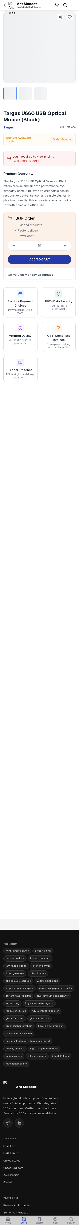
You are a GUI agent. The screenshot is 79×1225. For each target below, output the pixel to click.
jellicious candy (37, 1056)
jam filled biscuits (16, 966)
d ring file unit (43, 950)
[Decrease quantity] (14, 245)
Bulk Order (25, 218)
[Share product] (60, 17)
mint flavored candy (17, 950)
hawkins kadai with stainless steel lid (28, 1041)
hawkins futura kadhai (19, 1033)
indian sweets (14, 1056)
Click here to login (26, 160)
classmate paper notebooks (55, 988)
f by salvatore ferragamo (39, 1003)
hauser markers (15, 958)
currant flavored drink (18, 996)
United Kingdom (13, 1167)
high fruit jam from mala (44, 1048)
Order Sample (62, 139)
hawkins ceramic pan (50, 1026)
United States (11, 1160)
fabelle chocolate (16, 1011)
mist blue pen (38, 973)
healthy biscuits (15, 1048)
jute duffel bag (60, 1056)
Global (7, 1182)
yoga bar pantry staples (19, 988)
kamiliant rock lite (16, 1063)
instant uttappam (40, 958)
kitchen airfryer (41, 966)
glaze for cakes (15, 1018)
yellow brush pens (47, 981)
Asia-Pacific (11, 1175)
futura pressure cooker (45, 1011)
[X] (8, 1123)
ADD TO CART (39, 259)
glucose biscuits (39, 1018)
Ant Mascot (27, 4)
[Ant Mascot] (12, 5)
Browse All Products (16, 1205)
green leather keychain (19, 1026)
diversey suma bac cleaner (52, 996)
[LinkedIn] (19, 1123)
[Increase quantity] (65, 245)
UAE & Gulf (10, 1153)
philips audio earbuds (18, 981)
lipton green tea (15, 973)
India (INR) (9, 1146)
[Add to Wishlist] (69, 17)
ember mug (12, 1003)
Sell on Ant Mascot (15, 1212)
